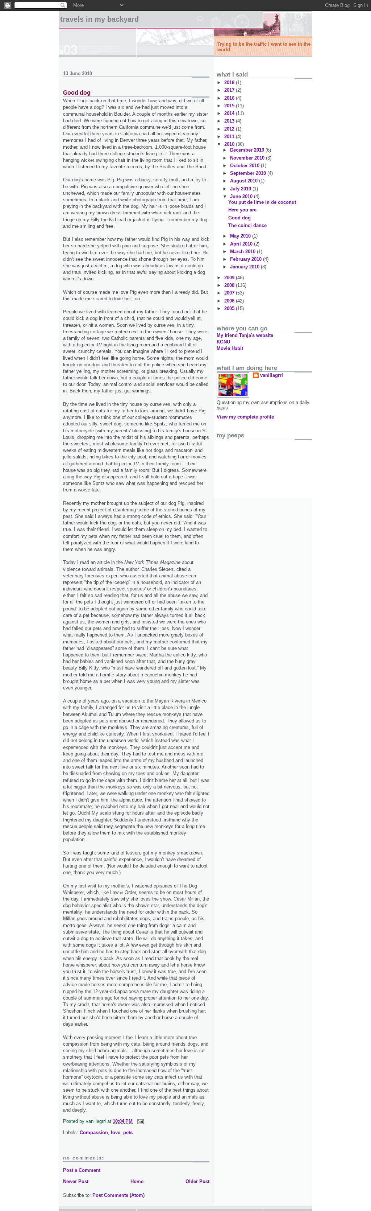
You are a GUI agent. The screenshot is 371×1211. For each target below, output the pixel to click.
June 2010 (242, 196)
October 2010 (245, 165)
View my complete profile (245, 417)
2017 (230, 90)
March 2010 (243, 251)
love (115, 1132)
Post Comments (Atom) (118, 1195)
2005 (230, 308)
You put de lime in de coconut (262, 202)
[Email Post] (139, 1121)
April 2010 (242, 244)
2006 (230, 301)
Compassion (94, 1132)
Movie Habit (230, 348)
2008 (230, 285)
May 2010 (241, 236)
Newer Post (75, 1181)
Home (136, 1181)
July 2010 (241, 188)
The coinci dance (247, 225)
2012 (230, 129)
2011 (230, 136)
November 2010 (248, 158)
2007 (230, 293)
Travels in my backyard (99, 19)
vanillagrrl (271, 375)
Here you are (242, 210)
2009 (230, 277)
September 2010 (248, 173)
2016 (230, 98)
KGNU (223, 342)
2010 (230, 144)
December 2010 (248, 150)
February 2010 (246, 259)
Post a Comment (81, 1170)
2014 (230, 113)
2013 (230, 121)
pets (128, 1132)
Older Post (197, 1181)
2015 (230, 105)
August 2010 (244, 181)
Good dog (77, 93)
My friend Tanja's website (245, 335)
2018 (230, 82)
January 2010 (245, 266)
